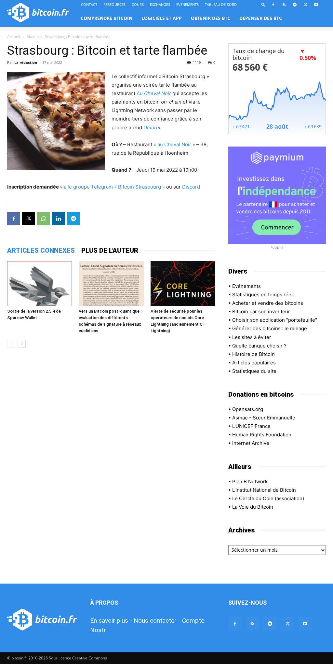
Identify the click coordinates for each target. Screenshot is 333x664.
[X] (305, 4)
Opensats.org (247, 409)
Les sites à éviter (251, 337)
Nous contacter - (157, 620)
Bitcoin (32, 36)
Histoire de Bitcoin (253, 354)
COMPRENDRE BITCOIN (106, 18)
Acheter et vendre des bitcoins (267, 303)
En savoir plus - (111, 620)
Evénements (246, 286)
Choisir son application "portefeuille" (274, 320)
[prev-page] (11, 344)
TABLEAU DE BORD (221, 4)
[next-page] (22, 344)
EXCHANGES (160, 4)
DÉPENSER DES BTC (260, 18)
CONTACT (89, 4)
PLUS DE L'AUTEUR (109, 250)
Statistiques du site (254, 371)
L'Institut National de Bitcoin (264, 490)
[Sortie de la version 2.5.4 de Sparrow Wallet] (39, 283)
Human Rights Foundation (261, 434)
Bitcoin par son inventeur (261, 311)
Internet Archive (250, 443)
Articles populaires (254, 363)
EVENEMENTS (187, 4)
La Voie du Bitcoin (252, 507)
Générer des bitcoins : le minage (269, 328)
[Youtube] (316, 4)
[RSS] (284, 4)
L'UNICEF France (251, 426)
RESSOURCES (114, 4)
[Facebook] (273, 4)
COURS (138, 4)
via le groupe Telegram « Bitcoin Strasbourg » (112, 187)
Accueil (13, 36)
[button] (263, 4)
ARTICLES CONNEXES (41, 250)
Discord (191, 187)
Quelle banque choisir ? (259, 346)
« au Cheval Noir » (174, 144)
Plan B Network (250, 481)
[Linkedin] (58, 218)
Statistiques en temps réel (262, 294)
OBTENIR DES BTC (210, 18)
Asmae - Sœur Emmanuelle (263, 418)
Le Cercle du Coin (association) (268, 498)
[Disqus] (111, 444)
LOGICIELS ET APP (161, 18)
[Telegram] (295, 4)
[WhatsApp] (43, 218)
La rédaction (25, 62)
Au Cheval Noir (154, 93)
